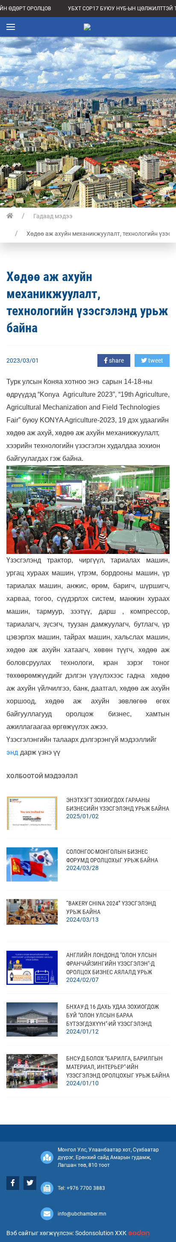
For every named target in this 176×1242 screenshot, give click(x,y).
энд (12, 752)
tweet (155, 360)
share (116, 360)
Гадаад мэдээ (53, 216)
